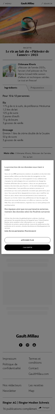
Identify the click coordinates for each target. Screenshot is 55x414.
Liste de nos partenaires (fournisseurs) (20, 231)
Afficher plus (27, 240)
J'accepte (27, 247)
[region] (27, 207)
